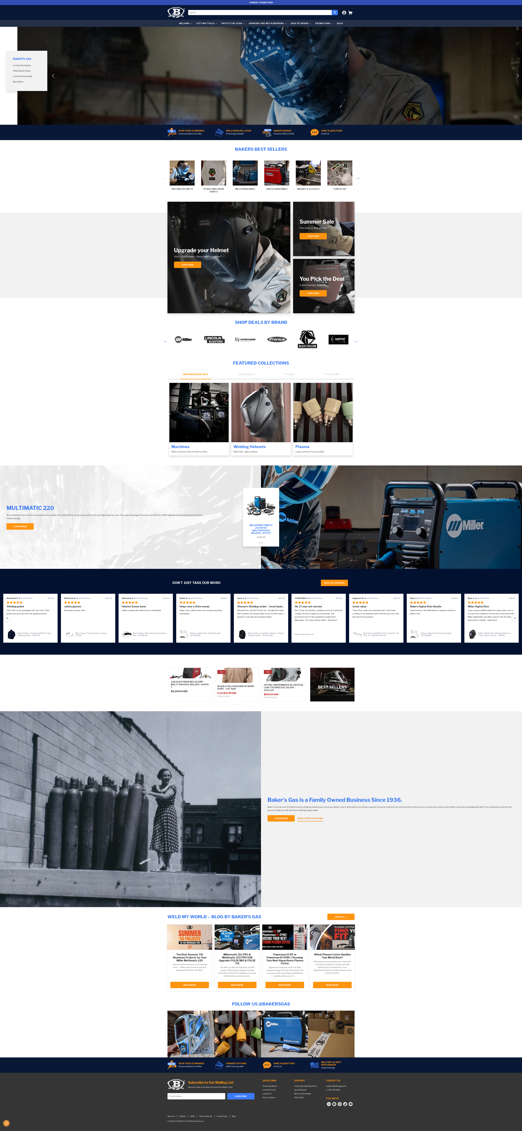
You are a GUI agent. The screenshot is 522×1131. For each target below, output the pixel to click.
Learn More (281, 818)
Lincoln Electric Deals (22, 76)
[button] (350, 12)
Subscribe (241, 1096)
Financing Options (270, 1086)
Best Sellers (18, 81)
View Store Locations (310, 818)
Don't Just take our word (196, 583)
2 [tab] (239, 704)
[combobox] (260, 12)
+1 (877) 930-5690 (333, 1090)
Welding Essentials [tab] (195, 374)
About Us (171, 1116)
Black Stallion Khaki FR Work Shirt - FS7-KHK (235, 687)
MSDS (192, 1116)
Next (357, 177)
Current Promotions (22, 65)
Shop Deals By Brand (261, 322)
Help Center (299, 1097)
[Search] (335, 12)
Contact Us (267, 1093)
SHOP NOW (313, 293)
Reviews (182, 1116)
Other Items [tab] (331, 374)
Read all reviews (334, 583)
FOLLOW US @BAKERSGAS (261, 1004)
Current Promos (269, 1090)
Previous (163, 177)
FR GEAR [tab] (289, 374)
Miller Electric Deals (21, 70)
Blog (340, 23)
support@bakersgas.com (336, 1086)
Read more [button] (217, 620)
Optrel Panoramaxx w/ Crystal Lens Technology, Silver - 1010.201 (283, 687)
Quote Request (300, 1090)
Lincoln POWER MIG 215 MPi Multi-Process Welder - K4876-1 (190, 684)
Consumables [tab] (246, 374)
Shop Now (187, 265)
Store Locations (269, 1097)
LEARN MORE (20, 526)
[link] (30, 634)
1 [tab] (235, 704)
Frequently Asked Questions (305, 1086)
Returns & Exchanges (302, 1093)
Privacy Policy (222, 1116)
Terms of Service (205, 1116)
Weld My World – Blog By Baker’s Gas (214, 916)
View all (341, 917)
